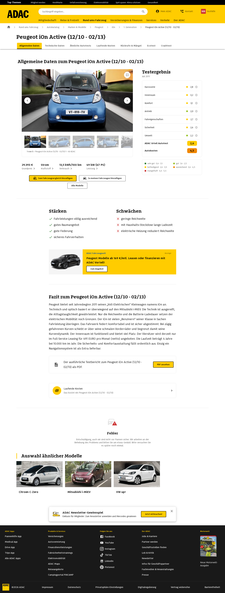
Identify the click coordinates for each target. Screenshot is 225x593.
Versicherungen (55, 536)
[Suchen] (143, 11)
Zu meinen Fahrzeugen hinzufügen (105, 178)
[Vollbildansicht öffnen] (127, 75)
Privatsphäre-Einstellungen (109, 587)
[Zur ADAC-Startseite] (18, 14)
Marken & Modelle (77, 27)
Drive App (10, 547)
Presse (145, 574)
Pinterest (109, 567)
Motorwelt (205, 531)
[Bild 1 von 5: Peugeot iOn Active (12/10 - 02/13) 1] (35, 141)
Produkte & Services (56, 531)
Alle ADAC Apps (13, 558)
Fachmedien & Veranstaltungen (158, 569)
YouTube (109, 542)
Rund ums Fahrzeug (28, 27)
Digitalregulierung (147, 587)
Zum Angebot (96, 269)
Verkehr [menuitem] (165, 20)
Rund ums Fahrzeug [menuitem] (94, 20)
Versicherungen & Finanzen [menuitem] (126, 20)
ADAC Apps (9, 531)
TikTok (108, 555)
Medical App (11, 541)
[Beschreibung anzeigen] (196, 87)
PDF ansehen (163, 364)
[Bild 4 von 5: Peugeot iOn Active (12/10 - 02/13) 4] (108, 141)
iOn (113, 27)
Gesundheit (153, 2)
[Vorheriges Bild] (27, 100)
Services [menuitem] (151, 20)
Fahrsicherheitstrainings (60, 552)
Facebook (110, 536)
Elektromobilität (101, 2)
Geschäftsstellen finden (154, 547)
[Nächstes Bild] (127, 100)
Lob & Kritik (148, 552)
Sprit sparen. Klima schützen (128, 2)
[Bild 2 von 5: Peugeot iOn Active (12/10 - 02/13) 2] (59, 141)
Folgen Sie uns (106, 531)
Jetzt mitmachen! (153, 514)
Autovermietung (56, 541)
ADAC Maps (54, 563)
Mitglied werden (38, 2)
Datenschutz (74, 587)
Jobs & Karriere (149, 536)
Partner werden (150, 541)
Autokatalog (53, 27)
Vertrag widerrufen (180, 587)
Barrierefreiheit (212, 587)
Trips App (9, 552)
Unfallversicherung (78, 2)
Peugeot (99, 27)
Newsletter (147, 558)
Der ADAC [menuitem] (179, 20)
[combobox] (93, 11)
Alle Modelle (77, 185)
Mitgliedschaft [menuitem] (47, 20)
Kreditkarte (57, 2)
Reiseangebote (55, 569)
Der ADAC (146, 531)
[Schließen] (172, 511)
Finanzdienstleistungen (60, 547)
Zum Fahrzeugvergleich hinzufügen (55, 178)
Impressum (47, 587)
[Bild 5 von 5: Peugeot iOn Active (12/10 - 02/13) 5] (132, 141)
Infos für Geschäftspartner (155, 563)
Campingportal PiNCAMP (60, 574)
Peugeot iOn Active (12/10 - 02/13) (162, 27)
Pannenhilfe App (13, 536)
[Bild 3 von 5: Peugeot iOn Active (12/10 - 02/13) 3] (83, 141)
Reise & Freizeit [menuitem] (69, 20)
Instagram (110, 548)
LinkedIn (109, 561)
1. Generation (130, 27)
